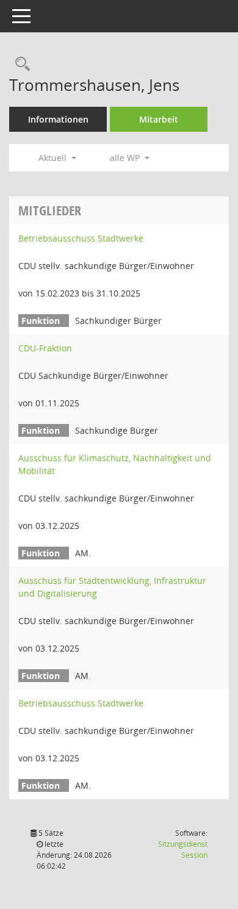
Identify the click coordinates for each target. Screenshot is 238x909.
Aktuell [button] (53, 157)
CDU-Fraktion (45, 348)
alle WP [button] (126, 157)
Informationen (58, 119)
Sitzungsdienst (182, 849)
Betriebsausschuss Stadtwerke (80, 238)
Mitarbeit (158, 119)
